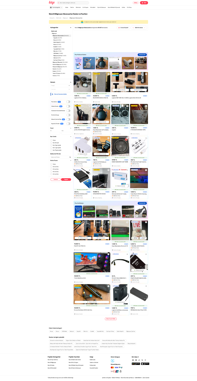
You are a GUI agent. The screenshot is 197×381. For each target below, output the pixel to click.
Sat (145, 2)
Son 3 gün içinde (57, 145)
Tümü (54, 140)
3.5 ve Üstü (55, 169)
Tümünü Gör (142, 54)
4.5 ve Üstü (55, 174)
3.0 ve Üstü (55, 166)
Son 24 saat (56, 142)
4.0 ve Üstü (55, 171)
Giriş (135, 2)
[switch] (68, 102)
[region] (111, 63)
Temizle (55, 179)
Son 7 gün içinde (57, 147)
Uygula (66, 179)
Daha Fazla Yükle (110, 318)
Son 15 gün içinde (57, 150)
